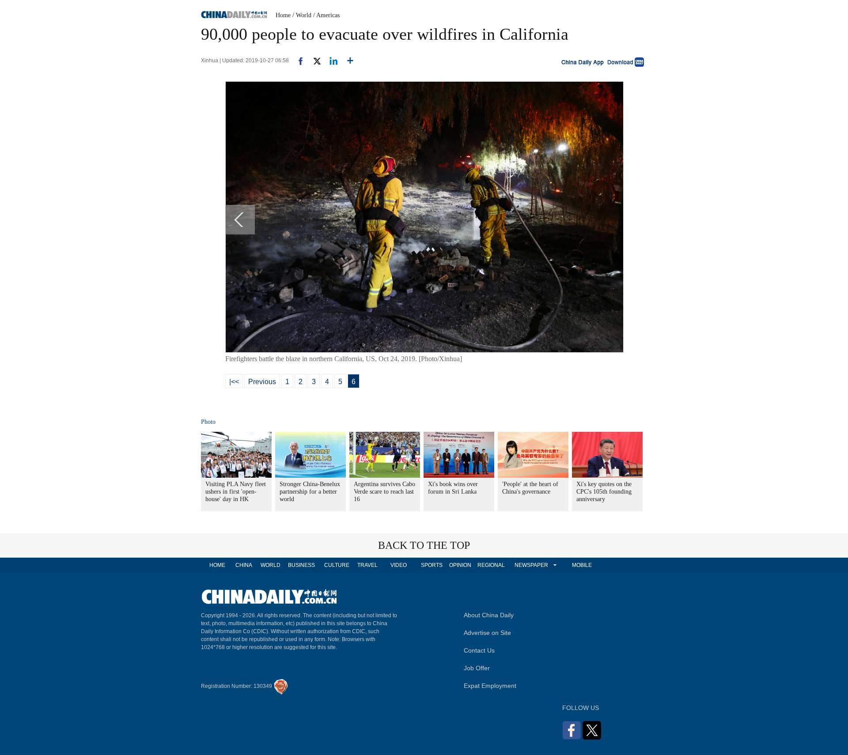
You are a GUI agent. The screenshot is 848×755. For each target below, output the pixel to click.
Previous (262, 381)
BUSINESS (301, 565)
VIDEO (398, 565)
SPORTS (432, 565)
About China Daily (489, 615)
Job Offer (477, 668)
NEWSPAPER (531, 565)
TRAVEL (367, 565)
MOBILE (582, 565)
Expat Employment (490, 685)
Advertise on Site (487, 632)
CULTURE (336, 565)
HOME (217, 565)
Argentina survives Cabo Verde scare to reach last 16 (384, 491)
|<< (234, 381)
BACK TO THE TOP (424, 545)
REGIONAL (491, 565)
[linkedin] (330, 60)
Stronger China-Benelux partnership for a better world (310, 491)
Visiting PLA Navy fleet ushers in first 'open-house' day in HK (235, 491)
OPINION (460, 565)
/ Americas (326, 15)
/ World (301, 15)
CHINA (243, 565)
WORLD (270, 565)
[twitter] (313, 60)
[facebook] (297, 60)
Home (283, 15)
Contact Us (479, 650)
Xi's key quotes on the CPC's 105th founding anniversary (604, 491)
